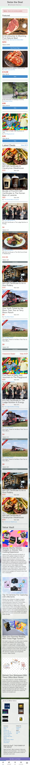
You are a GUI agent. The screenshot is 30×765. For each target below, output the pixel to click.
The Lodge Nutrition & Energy (11, 406)
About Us (6, 727)
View (15, 76)
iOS (17, 733)
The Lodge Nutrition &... (10, 220)
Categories (9, 764)
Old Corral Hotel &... (9, 250)
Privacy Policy (7, 735)
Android (18, 732)
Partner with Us (7, 732)
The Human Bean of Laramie (11, 199)
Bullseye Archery (8, 101)
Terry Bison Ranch (9, 317)
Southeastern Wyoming (15, 5)
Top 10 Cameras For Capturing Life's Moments (15, 595)
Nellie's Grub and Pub (9, 69)
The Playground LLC (9, 134)
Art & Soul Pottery (8, 289)
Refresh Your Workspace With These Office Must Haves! (14, 676)
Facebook (18, 727)
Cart (15, 764)
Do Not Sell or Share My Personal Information (9, 741)
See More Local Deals (15, 759)
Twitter (17, 729)
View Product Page (15, 48)
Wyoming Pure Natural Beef (16, 39)
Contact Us (6, 730)
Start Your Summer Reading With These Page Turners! (13, 637)
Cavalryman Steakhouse (10, 172)
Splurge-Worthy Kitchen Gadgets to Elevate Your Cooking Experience (12, 550)
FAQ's (5, 729)
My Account (21, 764)
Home (3, 764)
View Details (15, 232)
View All (24, 145)
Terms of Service (8, 733)
